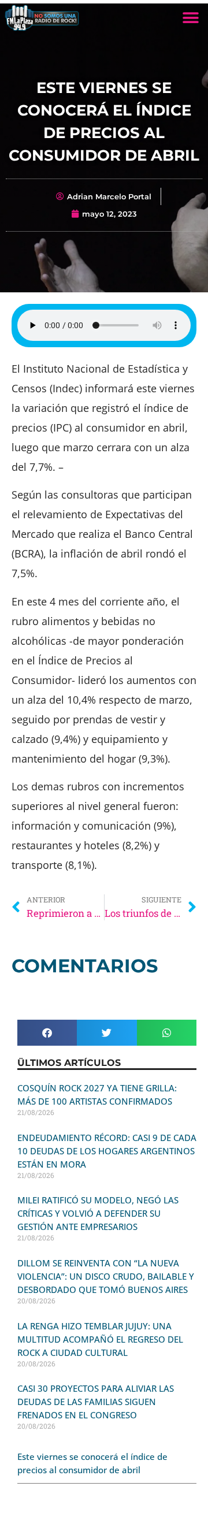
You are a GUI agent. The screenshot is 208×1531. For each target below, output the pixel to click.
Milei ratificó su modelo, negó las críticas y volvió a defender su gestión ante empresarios (98, 1213)
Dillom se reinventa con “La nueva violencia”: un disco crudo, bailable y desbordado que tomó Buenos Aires (105, 1276)
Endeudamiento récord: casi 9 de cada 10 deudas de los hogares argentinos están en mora (106, 1151)
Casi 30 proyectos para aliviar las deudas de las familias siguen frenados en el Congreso (95, 1402)
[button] (190, 18)
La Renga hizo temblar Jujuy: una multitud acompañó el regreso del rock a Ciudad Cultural (100, 1339)
